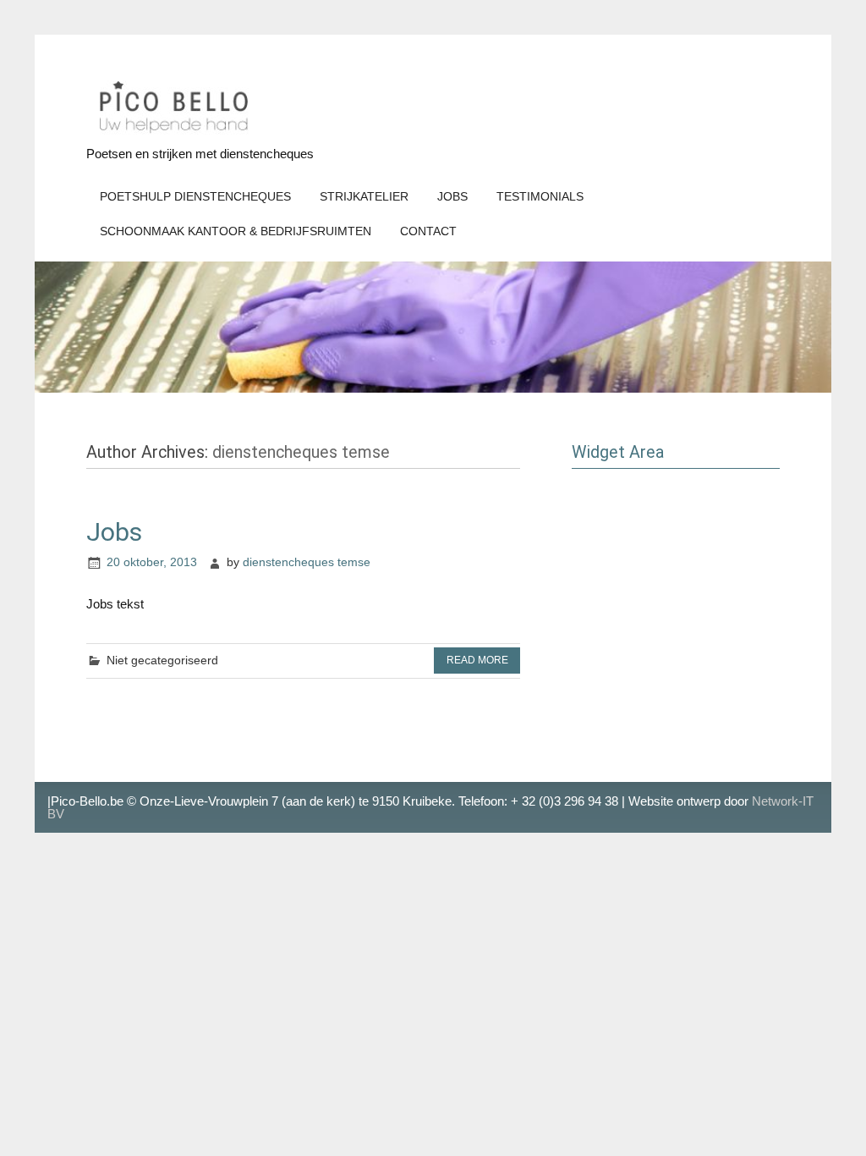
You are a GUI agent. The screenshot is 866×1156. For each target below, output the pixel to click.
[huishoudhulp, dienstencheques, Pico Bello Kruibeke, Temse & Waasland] (171, 136)
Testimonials (540, 196)
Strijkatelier (364, 196)
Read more (477, 660)
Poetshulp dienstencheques (195, 196)
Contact (428, 231)
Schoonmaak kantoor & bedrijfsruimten (235, 231)
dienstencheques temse (306, 562)
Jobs (452, 196)
